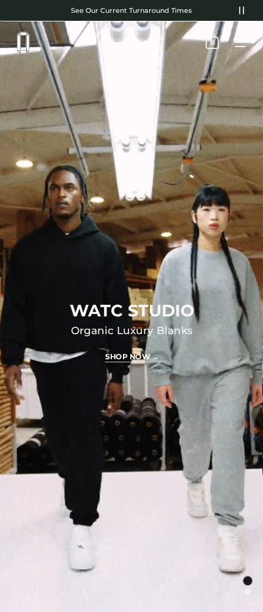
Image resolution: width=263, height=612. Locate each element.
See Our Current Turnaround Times (131, 10)
